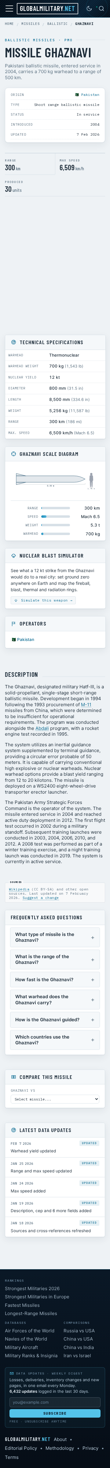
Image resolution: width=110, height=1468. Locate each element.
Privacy (90, 1448)
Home (9, 24)
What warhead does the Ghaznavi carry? (41, 999)
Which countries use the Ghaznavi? (42, 1040)
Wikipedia (19, 889)
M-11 (86, 704)
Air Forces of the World (29, 1331)
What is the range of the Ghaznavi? (42, 959)
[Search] (101, 8)
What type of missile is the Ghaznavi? (44, 937)
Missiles (30, 24)
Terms (12, 1457)
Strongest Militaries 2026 (32, 1288)
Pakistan (90, 94)
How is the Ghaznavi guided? (47, 1019)
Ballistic (57, 24)
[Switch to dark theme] (89, 8)
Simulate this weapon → (45, 600)
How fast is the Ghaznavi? (44, 979)
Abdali (42, 728)
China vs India (79, 1347)
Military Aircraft (21, 1347)
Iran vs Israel (77, 1355)
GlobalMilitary (47, 8)
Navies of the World (26, 1339)
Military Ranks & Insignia (31, 1355)
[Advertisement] (55, 265)
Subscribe (55, 1413)
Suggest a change (41, 898)
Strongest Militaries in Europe (37, 1297)
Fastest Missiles (22, 1305)
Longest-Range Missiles (31, 1313)
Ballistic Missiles (30, 40)
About (60, 1439)
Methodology (60, 1448)
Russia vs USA (79, 1331)
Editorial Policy (21, 1448)
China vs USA (78, 1339)
